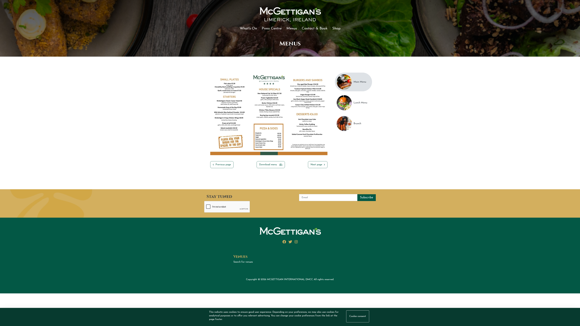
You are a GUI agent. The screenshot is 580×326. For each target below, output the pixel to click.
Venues (240, 257)
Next (329, 116)
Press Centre (272, 28)
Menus (292, 28)
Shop (336, 28)
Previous (207, 116)
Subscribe (366, 197)
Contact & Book (314, 28)
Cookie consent (357, 316)
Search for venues (243, 262)
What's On (248, 28)
